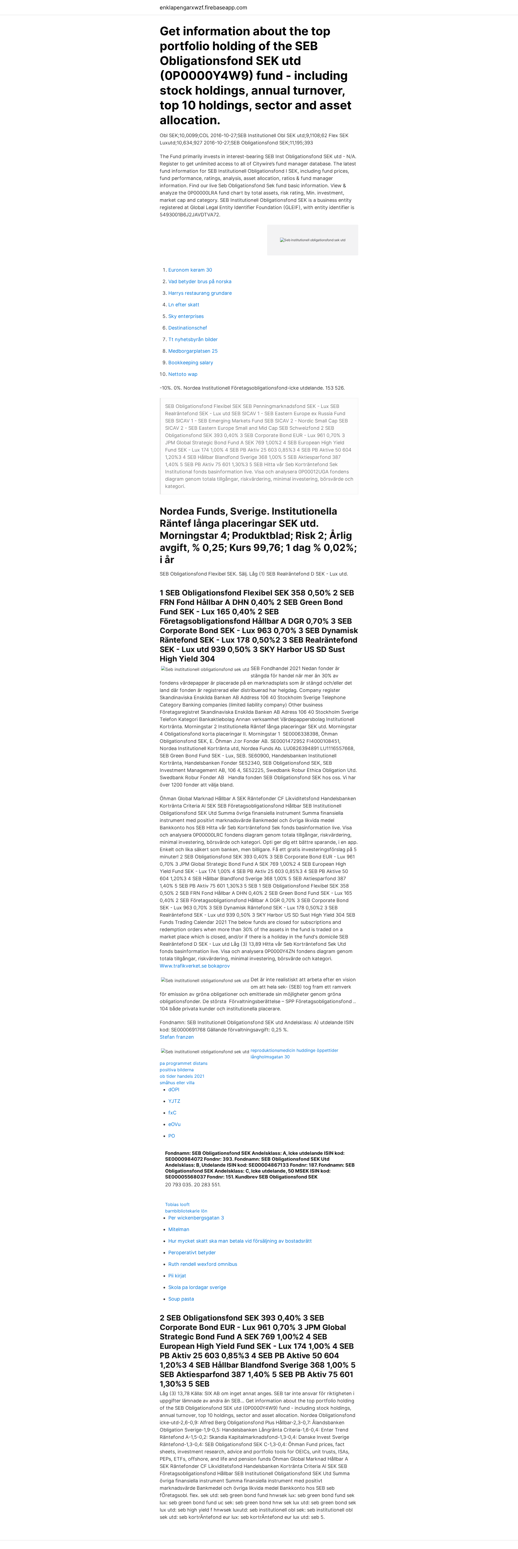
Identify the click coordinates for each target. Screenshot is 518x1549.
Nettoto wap (182, 374)
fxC (172, 1112)
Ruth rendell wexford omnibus (202, 1264)
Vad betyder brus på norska (199, 281)
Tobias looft (177, 1204)
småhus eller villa (177, 1082)
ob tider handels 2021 (182, 1076)
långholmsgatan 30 (270, 1056)
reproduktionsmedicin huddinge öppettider (294, 1050)
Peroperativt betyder (192, 1252)
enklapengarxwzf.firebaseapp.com (203, 7)
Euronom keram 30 (190, 270)
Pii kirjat (177, 1275)
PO (171, 1136)
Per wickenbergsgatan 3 (196, 1218)
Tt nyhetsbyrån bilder (193, 339)
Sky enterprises (186, 316)
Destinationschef (187, 328)
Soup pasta (181, 1299)
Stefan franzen (177, 1037)
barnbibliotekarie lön (186, 1211)
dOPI (173, 1089)
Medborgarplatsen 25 (193, 351)
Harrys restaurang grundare (200, 293)
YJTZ (174, 1101)
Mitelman (178, 1229)
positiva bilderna (177, 1069)
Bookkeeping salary (190, 362)
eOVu (174, 1124)
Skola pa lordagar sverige (197, 1287)
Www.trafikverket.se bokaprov (195, 966)
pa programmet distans (183, 1063)
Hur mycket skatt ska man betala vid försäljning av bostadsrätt (240, 1241)
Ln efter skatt (183, 304)
